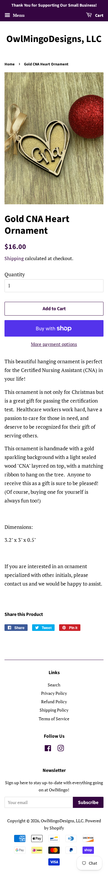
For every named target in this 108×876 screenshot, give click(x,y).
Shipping (14, 258)
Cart (99, 16)
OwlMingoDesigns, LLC (54, 39)
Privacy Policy (54, 693)
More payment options (54, 344)
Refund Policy (54, 701)
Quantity (14, 274)
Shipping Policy (54, 710)
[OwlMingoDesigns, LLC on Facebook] (47, 749)
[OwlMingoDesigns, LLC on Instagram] (60, 749)
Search (54, 685)
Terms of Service (54, 719)
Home (9, 64)
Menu (18, 15)
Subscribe (88, 802)
